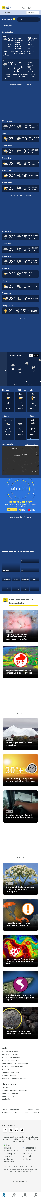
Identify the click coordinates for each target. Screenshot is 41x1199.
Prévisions (31, 12)
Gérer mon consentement (12, 1066)
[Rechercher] (23, 8)
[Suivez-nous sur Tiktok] (22, 1131)
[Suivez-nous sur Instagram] (11, 1131)
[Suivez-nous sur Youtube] (16, 1131)
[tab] (30, 355)
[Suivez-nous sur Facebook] (5, 1131)
